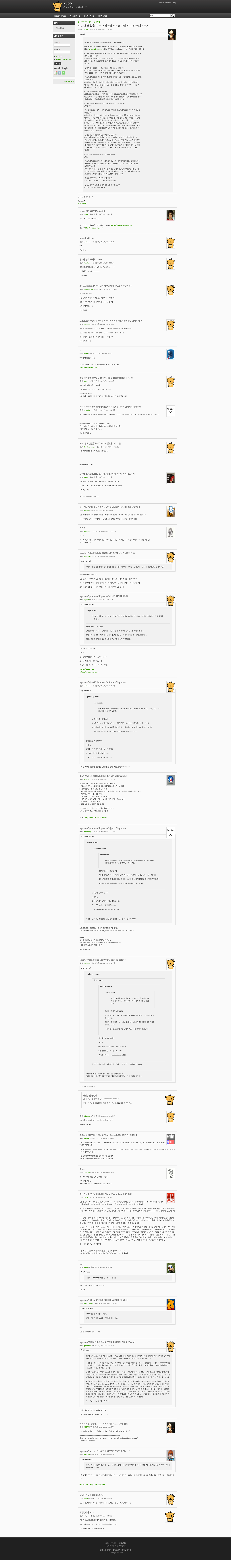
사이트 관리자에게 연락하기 (121, 1550)
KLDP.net (102, 15)
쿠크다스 (87, 1172)
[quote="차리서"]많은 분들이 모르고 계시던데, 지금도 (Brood (107, 1342)
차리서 (86, 1197)
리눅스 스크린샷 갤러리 (97, 1484)
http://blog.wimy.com (94, 228)
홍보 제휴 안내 (69, 81)
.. (80, 350)
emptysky (87, 531)
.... (81, 1112)
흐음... (82, 1169)
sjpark (86, 600)
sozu (86, 353)
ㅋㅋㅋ (82, 527)
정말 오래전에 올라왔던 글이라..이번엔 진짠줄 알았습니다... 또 (106, 377)
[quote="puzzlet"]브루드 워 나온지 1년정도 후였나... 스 (105, 1451)
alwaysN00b (88, 289)
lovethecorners (89, 447)
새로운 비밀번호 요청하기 (64, 59)
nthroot (87, 381)
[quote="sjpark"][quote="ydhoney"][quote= (103, 682)
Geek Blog (75, 15)
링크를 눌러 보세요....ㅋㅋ (91, 259)
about (161, 2)
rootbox (87, 779)
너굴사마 (85, 29)
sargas (86, 510)
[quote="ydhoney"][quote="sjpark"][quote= (103, 828)
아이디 (57, 42)
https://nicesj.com (87, 669)
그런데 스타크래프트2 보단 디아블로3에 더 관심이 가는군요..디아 (107, 473)
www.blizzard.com (96, 49)
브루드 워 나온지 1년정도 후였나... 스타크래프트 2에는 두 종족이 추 (108, 1134)
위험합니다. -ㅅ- (87, 1512)
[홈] (57, 6)
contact (168, 2)
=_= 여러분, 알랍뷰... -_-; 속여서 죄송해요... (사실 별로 (104, 1423)
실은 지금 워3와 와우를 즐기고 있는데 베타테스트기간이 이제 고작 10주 (110, 506)
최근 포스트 (60, 28)
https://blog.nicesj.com (89, 672)
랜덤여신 (87, 1454)
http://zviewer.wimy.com (121, 225)
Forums (84, 22)
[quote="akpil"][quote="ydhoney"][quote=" (103, 959)
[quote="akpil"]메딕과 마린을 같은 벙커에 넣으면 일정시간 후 (107, 552)
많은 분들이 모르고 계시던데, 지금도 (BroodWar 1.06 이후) (106, 1194)
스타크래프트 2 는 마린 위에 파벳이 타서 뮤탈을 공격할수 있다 (106, 285)
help (174, 2)
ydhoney (87, 242)
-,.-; (81, 1263)
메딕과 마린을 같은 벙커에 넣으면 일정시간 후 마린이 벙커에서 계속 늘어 (110, 406)
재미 (89, 22)
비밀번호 (57, 49)
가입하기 (59, 56)
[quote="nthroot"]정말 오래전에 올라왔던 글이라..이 (104, 1300)
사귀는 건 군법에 (90, 1095)
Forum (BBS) (60, 15)
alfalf (86, 1498)
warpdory (87, 410)
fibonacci (87, 1116)
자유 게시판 (96, 22)
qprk (86, 1267)
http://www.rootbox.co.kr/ (96, 817)
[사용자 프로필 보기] (172, 39)
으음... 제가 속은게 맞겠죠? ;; (92, 210)
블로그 (82, 1484)
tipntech (87, 263)
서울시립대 (122, 1543)
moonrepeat (88, 1303)
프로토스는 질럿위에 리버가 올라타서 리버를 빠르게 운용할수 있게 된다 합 (111, 320)
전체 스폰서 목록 (105, 1550)
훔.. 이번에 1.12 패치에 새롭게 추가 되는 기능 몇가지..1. (104, 775)
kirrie (86, 477)
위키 (86, 1484)
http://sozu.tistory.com (89, 367)
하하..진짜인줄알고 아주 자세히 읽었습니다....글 (100, 443)
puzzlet (87, 1138)
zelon (86, 214)
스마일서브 (122, 1546)
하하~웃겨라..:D (87, 238)
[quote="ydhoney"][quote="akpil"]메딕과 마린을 (104, 596)
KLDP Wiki (89, 15)
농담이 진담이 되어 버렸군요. (92, 1494)
